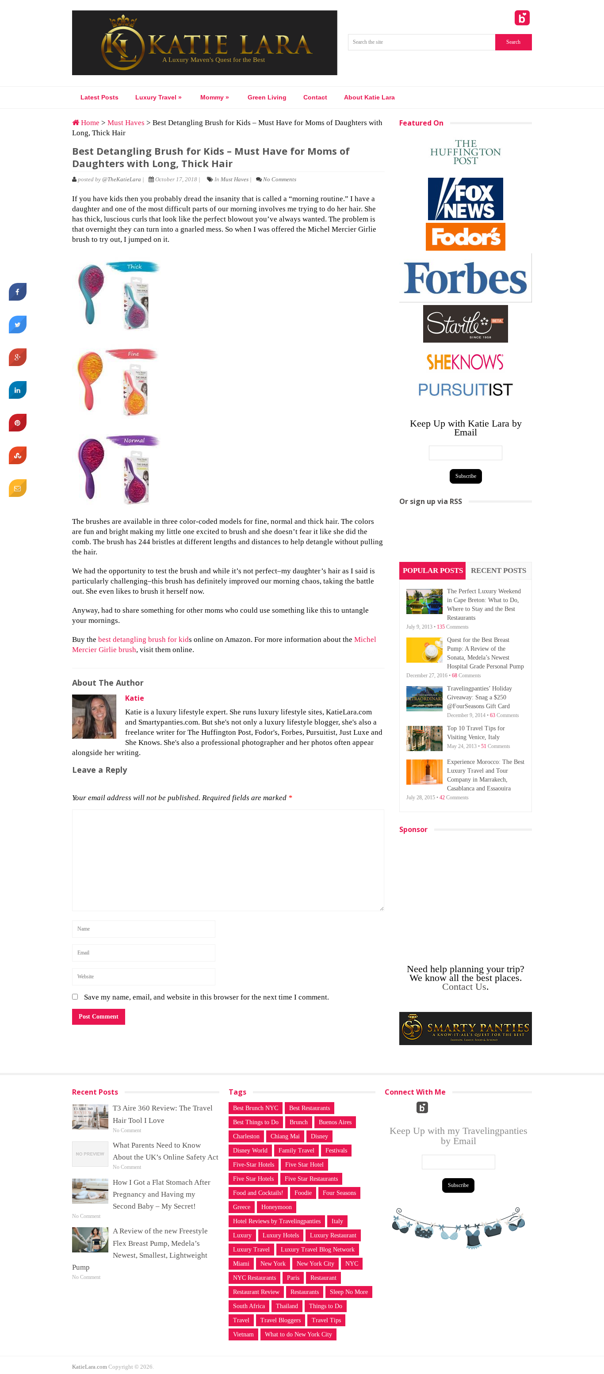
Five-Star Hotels (253, 1164)
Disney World (250, 1150)
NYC (351, 1263)
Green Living (267, 97)
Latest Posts (99, 97)
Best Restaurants (309, 1108)
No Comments (279, 179)
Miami (241, 1263)
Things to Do (325, 1306)
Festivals (336, 1150)
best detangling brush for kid (143, 639)
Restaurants (305, 1292)
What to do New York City (298, 1334)
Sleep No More (349, 1292)
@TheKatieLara (121, 179)
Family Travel (296, 1150)
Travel (241, 1320)
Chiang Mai (285, 1136)
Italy (337, 1221)
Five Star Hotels (253, 1179)
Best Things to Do (256, 1122)
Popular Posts (433, 570)
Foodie (303, 1193)
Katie (134, 698)
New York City (315, 1263)
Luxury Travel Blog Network (318, 1249)
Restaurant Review (256, 1292)
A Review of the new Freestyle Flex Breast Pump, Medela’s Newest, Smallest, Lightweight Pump (140, 1249)
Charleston (246, 1136)
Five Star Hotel (304, 1164)
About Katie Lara (369, 97)
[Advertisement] (465, 536)
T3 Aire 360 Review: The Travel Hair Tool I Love (163, 1114)
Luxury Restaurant (333, 1235)
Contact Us (464, 986)
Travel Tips (326, 1320)
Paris (293, 1278)
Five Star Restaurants (311, 1179)
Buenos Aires (335, 1122)
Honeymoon (276, 1207)
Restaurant (323, 1278)
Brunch (299, 1122)
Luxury (242, 1235)
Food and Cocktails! (258, 1193)
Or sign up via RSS (430, 501)
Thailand (287, 1306)
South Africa (249, 1306)
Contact (315, 97)
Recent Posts (498, 570)
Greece (241, 1207)
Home (89, 122)
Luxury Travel (158, 97)
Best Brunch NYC (255, 1108)
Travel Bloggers (280, 1320)
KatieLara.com (89, 1366)
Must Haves (126, 122)
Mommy (214, 97)
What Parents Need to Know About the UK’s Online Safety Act (165, 1151)
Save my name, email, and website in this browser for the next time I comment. (206, 997)
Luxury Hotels (281, 1235)
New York (273, 1263)
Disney (319, 1136)
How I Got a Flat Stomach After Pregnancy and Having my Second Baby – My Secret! (161, 1194)
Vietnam (243, 1334)
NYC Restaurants (254, 1278)
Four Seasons (339, 1193)
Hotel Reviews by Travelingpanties (277, 1221)
